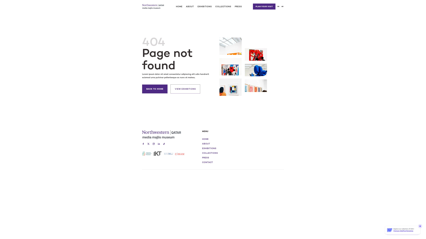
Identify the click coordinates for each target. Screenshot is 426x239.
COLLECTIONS (223, 6)
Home (179, 6)
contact (207, 162)
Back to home (154, 89)
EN (278, 6)
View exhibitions (185, 89)
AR (282, 6)
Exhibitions (209, 148)
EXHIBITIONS (205, 6)
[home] (153, 6)
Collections (210, 153)
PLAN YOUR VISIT (264, 6)
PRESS (238, 6)
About (190, 6)
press (205, 158)
